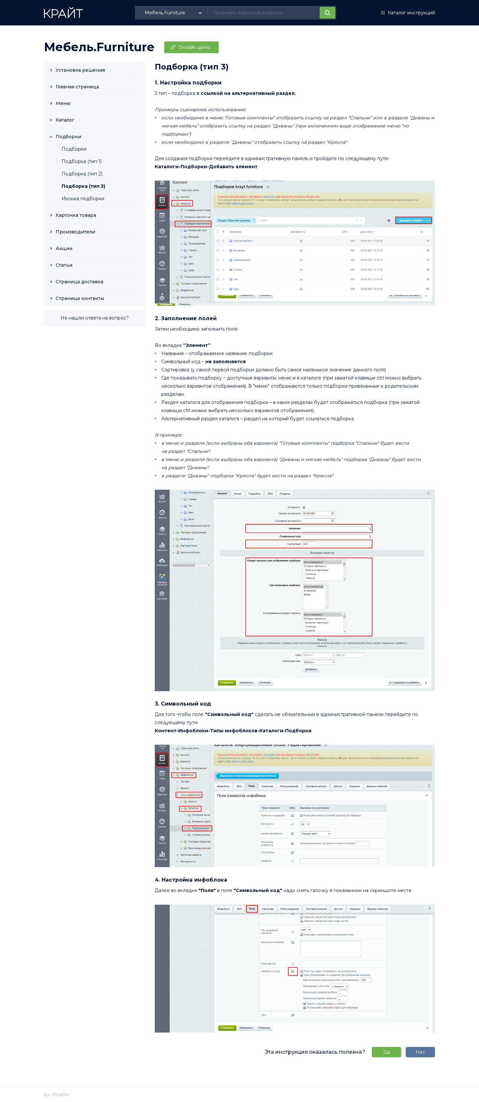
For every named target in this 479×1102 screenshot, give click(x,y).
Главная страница (77, 87)
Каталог (65, 120)
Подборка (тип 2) (82, 174)
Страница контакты (80, 298)
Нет (420, 1052)
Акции (64, 248)
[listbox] (174, 13)
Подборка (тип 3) (83, 186)
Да (386, 1052)
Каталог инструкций (411, 13)
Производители (75, 232)
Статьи (64, 265)
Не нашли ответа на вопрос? (95, 318)
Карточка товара (76, 215)
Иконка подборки (83, 198)
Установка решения (80, 70)
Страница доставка (79, 282)
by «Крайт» (56, 1094)
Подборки (68, 137)
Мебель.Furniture (99, 47)
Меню (63, 103)
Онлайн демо (194, 47)
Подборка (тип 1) (82, 161)
